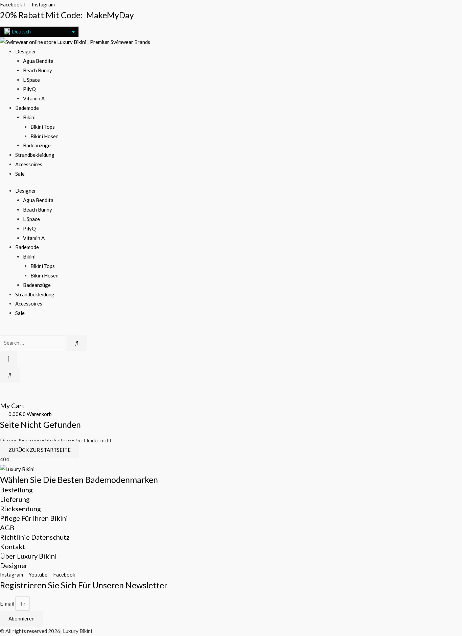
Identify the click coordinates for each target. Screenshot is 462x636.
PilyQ (29, 89)
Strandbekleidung (34, 155)
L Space (31, 80)
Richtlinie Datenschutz (35, 537)
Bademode (27, 108)
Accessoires (28, 164)
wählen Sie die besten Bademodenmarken (79, 479)
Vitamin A (34, 98)
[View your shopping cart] (2, 387)
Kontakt (12, 546)
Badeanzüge (37, 145)
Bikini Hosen (44, 136)
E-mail (7, 604)
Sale (20, 174)
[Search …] (33, 343)
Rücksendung (20, 509)
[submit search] (77, 343)
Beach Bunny (37, 70)
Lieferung (15, 499)
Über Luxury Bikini (28, 556)
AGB (7, 527)
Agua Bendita (38, 61)
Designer (25, 51)
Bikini (29, 117)
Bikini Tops (42, 127)
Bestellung (16, 490)
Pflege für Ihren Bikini (34, 518)
